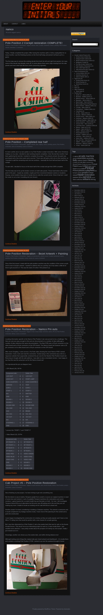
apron (76, 156)
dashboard (56, 256)
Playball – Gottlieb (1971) (83, 134)
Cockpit (41, 45)
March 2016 (77, 282)
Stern (74, 179)
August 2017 (77, 251)
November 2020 (78, 192)
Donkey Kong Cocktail (82, 57)
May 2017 (77, 257)
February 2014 (78, 324)
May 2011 (77, 365)
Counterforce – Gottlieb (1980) (84, 109)
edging (41, 144)
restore (75, 177)
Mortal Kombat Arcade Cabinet (84, 60)
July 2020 (77, 194)
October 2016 (78, 269)
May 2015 (77, 300)
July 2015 (77, 296)
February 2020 (78, 197)
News (76, 87)
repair (80, 174)
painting (56, 45)
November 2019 (78, 203)
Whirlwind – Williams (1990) (83, 143)
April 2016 (77, 280)
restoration (13, 47)
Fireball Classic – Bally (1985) (84, 116)
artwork (33, 45)
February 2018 (78, 240)
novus (94, 166)
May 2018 (77, 235)
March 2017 (77, 260)
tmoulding (19, 146)
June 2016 (77, 277)
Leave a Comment (27, 146)
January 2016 (78, 286)
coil (78, 162)
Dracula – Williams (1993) (83, 114)
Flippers (76, 166)
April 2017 (77, 259)
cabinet (79, 160)
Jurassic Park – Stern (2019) (83, 124)
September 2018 (79, 228)
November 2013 (78, 329)
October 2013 (78, 331)
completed (46, 45)
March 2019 (77, 217)
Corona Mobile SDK (81, 73)
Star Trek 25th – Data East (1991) (85, 140)
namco (52, 45)
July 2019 (77, 210)
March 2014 (77, 322)
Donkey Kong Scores (82, 80)
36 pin (37, 331)
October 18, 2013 (23, 250)
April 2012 (77, 349)
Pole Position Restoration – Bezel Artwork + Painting (36, 253)
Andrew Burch (13, 40)
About (6, 24)
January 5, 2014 (23, 139)
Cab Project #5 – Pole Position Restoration (30, 482)
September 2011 (78, 358)
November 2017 (78, 246)
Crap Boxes (79, 111)
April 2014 (77, 320)
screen (26, 258)
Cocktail (75, 162)
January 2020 (78, 199)
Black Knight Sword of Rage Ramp (85, 104)
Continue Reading (11, 132)
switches (79, 179)
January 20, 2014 (24, 40)
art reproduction (35, 256)
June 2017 (77, 255)
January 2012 (78, 354)
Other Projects (78, 89)
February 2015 (78, 304)
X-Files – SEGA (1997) (82, 145)
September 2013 (79, 333)
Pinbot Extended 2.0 (81, 133)
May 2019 (77, 213)
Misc (75, 86)
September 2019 (79, 206)
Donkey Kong (81, 164)
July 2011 (77, 361)
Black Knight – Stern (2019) (83, 102)
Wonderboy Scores (81, 84)
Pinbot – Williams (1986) (82, 131)
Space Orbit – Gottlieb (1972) (84, 138)
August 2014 (77, 313)
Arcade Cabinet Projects (81, 55)
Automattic (67, 609)
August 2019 (77, 208)
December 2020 (78, 190)
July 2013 (77, 336)
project (66, 485)
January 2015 (78, 305)
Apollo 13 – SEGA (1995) (83, 95)
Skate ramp (79, 91)
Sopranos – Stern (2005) (82, 136)
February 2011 (78, 371)
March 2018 (77, 239)
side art (14, 146)
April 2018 (77, 237)
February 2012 (78, 352)
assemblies (81, 158)
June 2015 (77, 298)
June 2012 (77, 345)
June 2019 (77, 212)
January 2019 (78, 221)
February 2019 (78, 219)
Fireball (94, 164)
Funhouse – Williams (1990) (83, 118)
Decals (75, 164)
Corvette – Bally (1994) (82, 107)
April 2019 (77, 215)
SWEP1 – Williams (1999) (83, 142)
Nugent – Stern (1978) (82, 129)
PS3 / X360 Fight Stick (82, 68)
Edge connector (43, 331)
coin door (83, 162)
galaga (80, 166)
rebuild (7, 47)
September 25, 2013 (24, 326)
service (87, 177)
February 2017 (78, 262)
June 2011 (77, 363)
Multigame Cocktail (81, 62)
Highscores (77, 78)
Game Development (79, 71)
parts (83, 168)
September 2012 (79, 342)
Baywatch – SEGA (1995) (83, 100)
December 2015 (78, 287)
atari (37, 45)
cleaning (92, 160)
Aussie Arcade (48, 485)
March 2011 (77, 369)
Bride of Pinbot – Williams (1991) (85, 105)
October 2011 (78, 356)
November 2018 (78, 224)
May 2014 (77, 318)
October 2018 (78, 226)
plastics (82, 170)
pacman (79, 168)
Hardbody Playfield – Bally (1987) (85, 120)
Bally (75, 160)
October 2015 (78, 291)
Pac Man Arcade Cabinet (83, 64)
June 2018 (77, 233)
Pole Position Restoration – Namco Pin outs (31, 329)
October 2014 (78, 309)
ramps (91, 173)
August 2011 (77, 360)
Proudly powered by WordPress (41, 609)
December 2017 (78, 244)
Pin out (55, 331)
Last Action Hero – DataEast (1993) (85, 125)
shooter (93, 177)
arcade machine (35, 485)
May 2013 (77, 338)
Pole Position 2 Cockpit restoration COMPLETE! (33, 43)
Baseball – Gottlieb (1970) (83, 96)
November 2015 (78, 289)
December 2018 (78, 222)
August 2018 (77, 230)
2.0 (73, 156)
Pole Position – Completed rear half (26, 142)
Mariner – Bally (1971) (82, 127)
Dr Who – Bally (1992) (82, 113)
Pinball (76, 93)
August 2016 (77, 273)
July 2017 (77, 253)
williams (86, 179)
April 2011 (77, 367)
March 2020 (77, 195)
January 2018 (78, 242)
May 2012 (77, 347)
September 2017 (79, 250)
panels (54, 144)
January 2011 (78, 372)
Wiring (13, 333)
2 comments (19, 47)
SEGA (80, 177)
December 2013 (78, 327)
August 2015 (77, 295)
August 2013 (77, 334)
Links (23, 24)
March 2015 (77, 302)
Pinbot (75, 170)
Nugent (75, 168)
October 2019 (78, 204)
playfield (90, 170)
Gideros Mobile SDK (81, 77)
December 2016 (78, 266)
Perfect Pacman (80, 82)
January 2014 (78, 325)
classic (84, 160)
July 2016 (77, 275)
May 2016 (77, 278)
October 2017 (78, 248)
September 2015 (79, 293)
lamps (90, 166)
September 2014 (79, 311)
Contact (15, 24)
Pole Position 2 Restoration (18, 45)
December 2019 (78, 201)
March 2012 (77, 351)
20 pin (33, 331)
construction (89, 162)
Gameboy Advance (81, 75)
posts (80, 173)
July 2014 (77, 315)
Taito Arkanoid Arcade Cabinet (84, 69)
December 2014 (78, 307)
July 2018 (77, 231)
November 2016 (78, 268)
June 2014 (77, 316)
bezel (46, 256)
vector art (31, 258)
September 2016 (79, 271)
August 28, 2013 (23, 479)
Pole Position (63, 45)
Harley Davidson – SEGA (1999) (85, 122)
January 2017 (78, 264)
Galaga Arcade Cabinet (82, 58)
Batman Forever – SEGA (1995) (84, 98)
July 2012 (77, 343)
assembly (90, 158)
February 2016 (78, 284)
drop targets (88, 164)
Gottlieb (85, 166)
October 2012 (78, 340)
